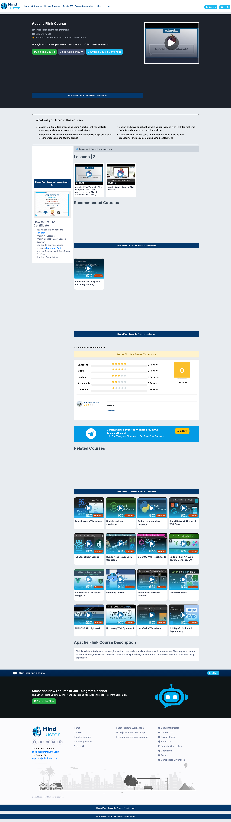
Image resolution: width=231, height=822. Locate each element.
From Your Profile (54, 248)
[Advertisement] (87, 75)
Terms (164, 755)
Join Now (213, 673)
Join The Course (45, 51)
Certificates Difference (172, 760)
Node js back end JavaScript (131, 732)
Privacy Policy (167, 737)
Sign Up (212, 7)
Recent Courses (52, 6)
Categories (36, 6)
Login (226, 7)
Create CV (67, 6)
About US (165, 741)
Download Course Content (103, 51)
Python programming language (132, 737)
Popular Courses (82, 737)
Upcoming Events (83, 741)
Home (26, 6)
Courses (78, 732)
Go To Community (70, 51)
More (100, 6)
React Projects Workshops (130, 728)
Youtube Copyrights (171, 746)
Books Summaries (84, 6)
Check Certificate (169, 728)
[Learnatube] (10, 5)
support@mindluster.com (45, 758)
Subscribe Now (45, 701)
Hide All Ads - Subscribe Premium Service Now (87, 95)
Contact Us (166, 732)
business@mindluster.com (45, 752)
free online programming (101, 149)
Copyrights (166, 750)
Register (41, 233)
